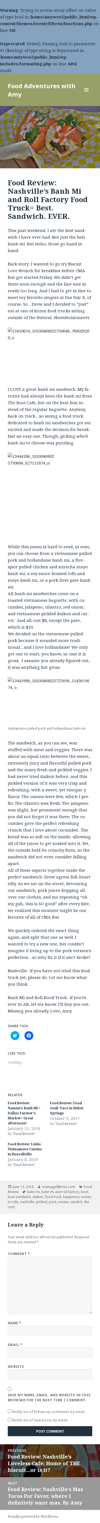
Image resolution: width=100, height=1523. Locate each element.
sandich (76, 1201)
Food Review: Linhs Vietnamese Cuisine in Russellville (25, 1149)
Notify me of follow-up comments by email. (49, 1411)
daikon (37, 1196)
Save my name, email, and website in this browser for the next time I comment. (49, 1397)
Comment (19, 1253)
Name (14, 1323)
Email (15, 1344)
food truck (53, 1196)
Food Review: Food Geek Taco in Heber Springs (67, 1108)
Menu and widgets (86, 95)
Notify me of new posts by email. (40, 1420)
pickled (41, 1201)
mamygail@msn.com (58, 1186)
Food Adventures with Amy (42, 90)
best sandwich (19, 1196)
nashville (27, 1201)
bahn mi (33, 1191)
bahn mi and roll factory (60, 1191)
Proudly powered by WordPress (33, 1516)
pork (52, 1201)
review (63, 1201)
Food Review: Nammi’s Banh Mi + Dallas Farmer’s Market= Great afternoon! (24, 1113)
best (84, 1191)
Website (16, 1366)
